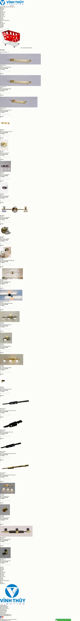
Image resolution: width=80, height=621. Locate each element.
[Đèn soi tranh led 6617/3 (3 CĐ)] (5, 128)
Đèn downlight (2, 12)
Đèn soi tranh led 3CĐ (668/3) (5, 367)
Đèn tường (2, 9)
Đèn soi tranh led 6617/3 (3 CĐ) (6, 131)
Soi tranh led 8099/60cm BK (5, 281)
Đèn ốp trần (2, 14)
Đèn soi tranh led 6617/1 (4, 153)
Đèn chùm (2, 15)
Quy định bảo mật (3, 609)
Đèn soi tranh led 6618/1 (4, 196)
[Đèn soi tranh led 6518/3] (7, 493)
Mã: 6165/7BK (2, 408)
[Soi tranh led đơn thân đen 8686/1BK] (5, 257)
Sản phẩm (2, 26)
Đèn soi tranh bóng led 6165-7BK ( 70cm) (8, 410)
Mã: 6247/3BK (2, 537)
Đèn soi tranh (2, 16)
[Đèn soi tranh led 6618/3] (5, 171)
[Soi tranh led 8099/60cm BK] (12, 278)
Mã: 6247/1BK (2, 558)
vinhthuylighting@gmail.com (6, 614)
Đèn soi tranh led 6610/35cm (5, 110)
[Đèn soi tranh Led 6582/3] (15, 214)
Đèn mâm (2, 13)
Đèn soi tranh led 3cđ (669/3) (5, 324)
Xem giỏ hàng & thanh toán (26, 47)
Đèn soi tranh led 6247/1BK (5, 560)
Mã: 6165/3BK (2, 430)
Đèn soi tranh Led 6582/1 (5, 238)
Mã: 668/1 (2, 387)
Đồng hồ (1, 22)
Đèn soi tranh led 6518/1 (4, 517)
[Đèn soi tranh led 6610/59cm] (20, 64)
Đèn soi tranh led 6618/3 (4, 174)
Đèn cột (1, 17)
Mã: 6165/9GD (3, 472)
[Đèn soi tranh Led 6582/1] (6, 235)
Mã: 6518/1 (2, 515)
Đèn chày (1, 18)
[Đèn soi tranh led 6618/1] (4, 192)
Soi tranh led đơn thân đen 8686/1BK (7, 260)
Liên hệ (1, 27)
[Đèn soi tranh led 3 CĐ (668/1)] (3, 386)
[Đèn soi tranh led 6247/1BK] (5, 557)
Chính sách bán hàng (4, 606)
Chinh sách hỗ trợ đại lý (4, 608)
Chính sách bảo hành (4, 607)
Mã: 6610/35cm (3, 108)
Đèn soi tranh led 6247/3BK (5, 539)
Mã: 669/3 (2, 322)
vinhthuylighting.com (5, 620)
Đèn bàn (1, 19)
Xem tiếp (1, 568)
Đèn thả (1, 10)
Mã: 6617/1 (2, 151)
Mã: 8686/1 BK (3, 258)
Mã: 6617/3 (2, 129)
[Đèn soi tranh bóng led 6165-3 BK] (13, 429)
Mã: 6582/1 (2, 236)
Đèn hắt (1, 11)
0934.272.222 (12, 6)
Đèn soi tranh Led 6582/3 (5, 217)
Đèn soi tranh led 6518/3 (4, 496)
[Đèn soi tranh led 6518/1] (5, 514)
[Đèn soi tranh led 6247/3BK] (16, 536)
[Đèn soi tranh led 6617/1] (4, 150)
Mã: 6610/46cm (3, 86)
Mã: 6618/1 (2, 193)
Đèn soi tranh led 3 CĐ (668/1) (6, 389)
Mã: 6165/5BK (2, 451)
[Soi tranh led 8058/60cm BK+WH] (11, 300)
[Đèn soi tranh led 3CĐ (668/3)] (11, 364)
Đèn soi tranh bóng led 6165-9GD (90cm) (8, 475)
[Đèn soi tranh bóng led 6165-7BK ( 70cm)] (15, 407)
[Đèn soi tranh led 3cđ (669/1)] (6, 343)
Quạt (1, 21)
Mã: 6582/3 (2, 215)
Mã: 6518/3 (2, 494)
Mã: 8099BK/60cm (3, 279)
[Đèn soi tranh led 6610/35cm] (18, 107)
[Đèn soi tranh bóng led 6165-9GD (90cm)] (15, 471)
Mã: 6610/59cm (3, 65)
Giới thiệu (1, 25)
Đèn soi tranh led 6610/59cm (5, 67)
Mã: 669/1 (2, 344)
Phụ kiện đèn (2, 23)
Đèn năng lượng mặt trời (4, 20)
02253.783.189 (6, 6)
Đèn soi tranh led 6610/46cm (5, 88)
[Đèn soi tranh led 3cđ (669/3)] (10, 321)
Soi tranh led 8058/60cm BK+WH (6, 303)
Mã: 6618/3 (2, 172)
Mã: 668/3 (2, 365)
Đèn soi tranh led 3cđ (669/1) (5, 346)
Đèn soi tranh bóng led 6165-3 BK (6, 432)
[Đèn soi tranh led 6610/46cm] (20, 85)
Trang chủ (2, 24)
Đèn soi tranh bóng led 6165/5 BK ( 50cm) (8, 453)
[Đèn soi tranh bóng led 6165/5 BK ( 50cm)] (11, 450)
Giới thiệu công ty (3, 605)
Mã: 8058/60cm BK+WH (4, 301)
